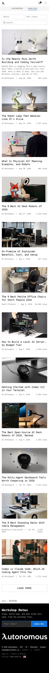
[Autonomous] (3, 3)
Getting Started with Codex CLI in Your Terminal (23, 389)
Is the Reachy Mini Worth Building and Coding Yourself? (22, 60)
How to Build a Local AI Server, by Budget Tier (24, 343)
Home (4, 601)
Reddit (37, 650)
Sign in (5, 654)
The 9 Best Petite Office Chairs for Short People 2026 (24, 298)
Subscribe (39, 624)
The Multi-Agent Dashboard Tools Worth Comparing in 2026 (24, 479)
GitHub (25, 650)
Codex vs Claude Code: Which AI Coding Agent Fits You (23, 570)
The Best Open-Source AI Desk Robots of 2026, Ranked (22, 434)
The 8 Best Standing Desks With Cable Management (23, 524)
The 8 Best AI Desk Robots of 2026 (22, 208)
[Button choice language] (24, 656)
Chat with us (15, 656)
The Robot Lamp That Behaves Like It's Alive (21, 117)
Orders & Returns (18, 654)
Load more (24, 588)
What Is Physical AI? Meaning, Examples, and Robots (22, 163)
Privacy (5, 657)
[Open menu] (45, 3)
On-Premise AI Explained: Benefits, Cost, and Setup (20, 253)
